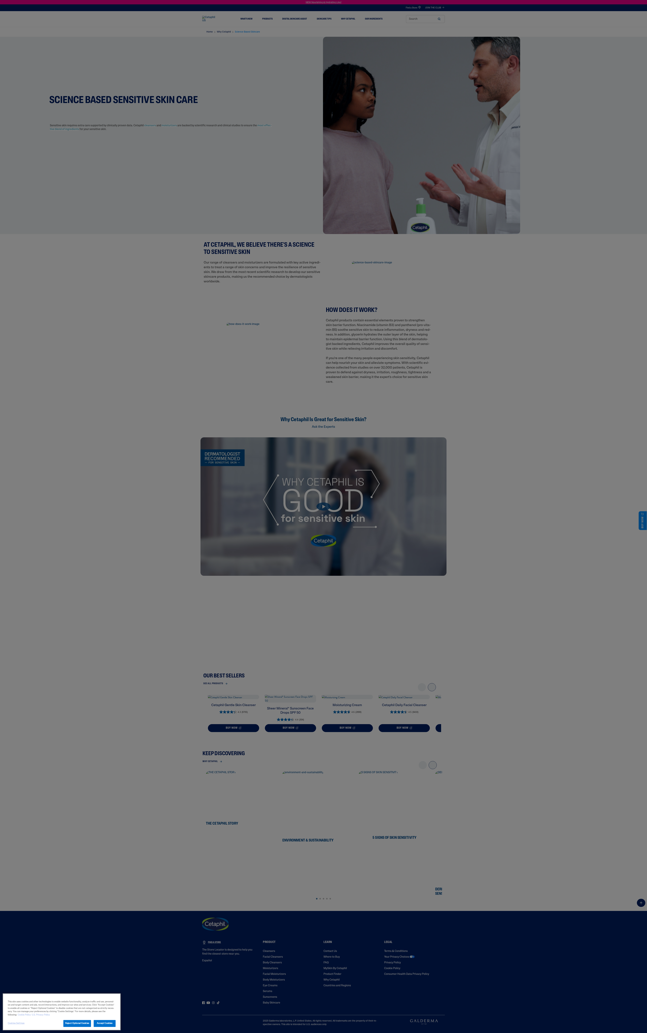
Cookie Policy (24, 1015)
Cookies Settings (16, 1023)
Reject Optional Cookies (77, 1023)
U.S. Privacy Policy (41, 1015)
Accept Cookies (105, 1023)
